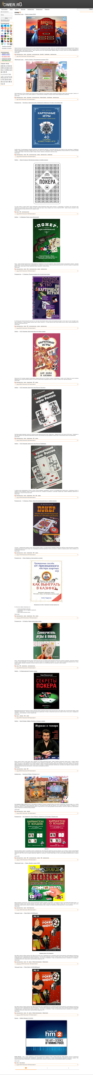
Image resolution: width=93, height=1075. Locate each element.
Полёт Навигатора (30, 907)
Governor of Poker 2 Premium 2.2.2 (31, 774)
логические (29, 54)
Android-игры (18, 774)
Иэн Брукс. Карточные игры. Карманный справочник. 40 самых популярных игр (42, 102)
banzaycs (18, 1014)
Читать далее (17, 52)
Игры (11, 9)
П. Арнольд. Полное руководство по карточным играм (36, 274)
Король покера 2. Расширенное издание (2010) (36, 59)
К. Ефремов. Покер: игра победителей (29, 217)
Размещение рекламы (6, 58)
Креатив (23, 9)
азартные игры (53, 54)
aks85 (18, 1064)
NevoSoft (42, 54)
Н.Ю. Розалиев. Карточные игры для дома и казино (32, 331)
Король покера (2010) (30, 14)
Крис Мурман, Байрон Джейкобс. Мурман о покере (32, 721)
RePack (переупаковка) (37, 961)
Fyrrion (18, 909)
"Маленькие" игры (19, 14)
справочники (29, 382)
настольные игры (35, 54)
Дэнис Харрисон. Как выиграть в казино (33, 558)
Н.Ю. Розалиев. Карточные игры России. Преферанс (33, 443)
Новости (47, 9)
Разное (16, 1018)
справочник (49, 154)
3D (27, 961)
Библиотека (31, 9)
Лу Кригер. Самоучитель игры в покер (32, 621)
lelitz (17, 56)
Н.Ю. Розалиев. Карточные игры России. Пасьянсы (32, 387)
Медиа (17, 9)
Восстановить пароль (5, 19)
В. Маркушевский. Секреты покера (28, 671)
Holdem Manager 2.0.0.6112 (26, 1018)
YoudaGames (47, 54)
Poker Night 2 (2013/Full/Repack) (32, 967)
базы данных (22, 1062)
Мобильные (39, 9)
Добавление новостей (6, 59)
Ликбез (16, 160)
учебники (21, 715)
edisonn (18, 859)
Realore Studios (43, 97)
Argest (18, 813)
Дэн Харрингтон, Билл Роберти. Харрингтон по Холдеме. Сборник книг (40, 816)
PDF (27, 154)
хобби (27, 715)
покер (25, 54)
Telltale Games (45, 961)
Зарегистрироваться (5, 20)
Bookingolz (19, 617)
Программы (4, 9)
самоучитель (24, 665)
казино (38, 154)
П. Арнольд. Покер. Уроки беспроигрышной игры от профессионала (40, 500)
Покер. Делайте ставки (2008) (32, 863)
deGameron (19, 963)
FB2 (41, 857)
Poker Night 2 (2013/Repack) (31, 913)
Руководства (18, 102)
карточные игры (19, 54)
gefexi (18, 156)
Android (28, 811)
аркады (30, 961)
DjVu (34, 495)
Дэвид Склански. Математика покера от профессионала (34, 160)
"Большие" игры (18, 913)
